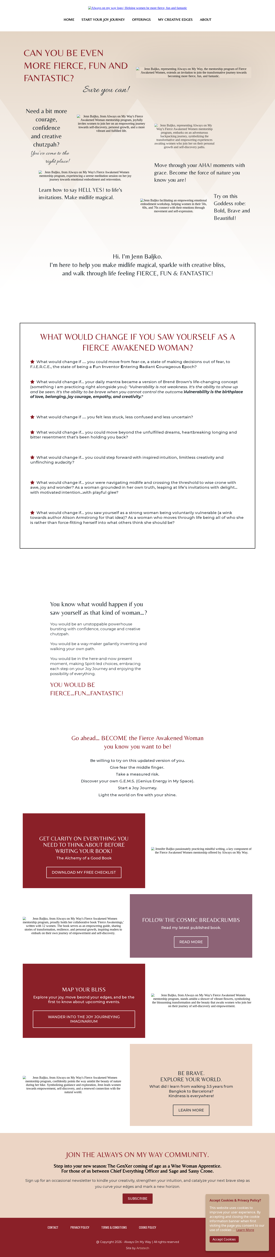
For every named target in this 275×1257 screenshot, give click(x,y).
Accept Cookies (224, 1239)
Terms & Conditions (114, 1227)
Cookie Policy (147, 1227)
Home (69, 19)
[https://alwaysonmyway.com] (137, 7)
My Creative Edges (175, 19)
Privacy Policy (79, 1227)
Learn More (245, 1230)
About (205, 19)
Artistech (142, 1248)
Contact (53, 1227)
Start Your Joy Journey (103, 19)
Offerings (141, 19)
